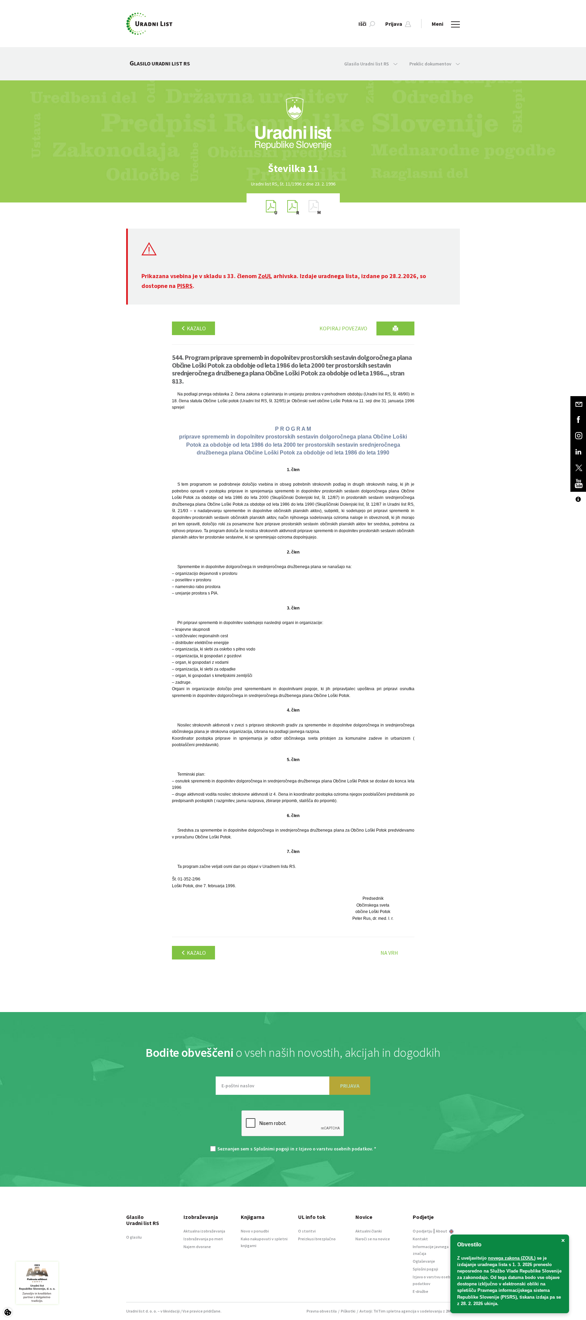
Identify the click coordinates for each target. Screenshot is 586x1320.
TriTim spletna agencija (394, 1311)
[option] (293, 168)
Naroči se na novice (372, 1238)
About (442, 1231)
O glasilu (134, 1237)
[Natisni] (395, 328)
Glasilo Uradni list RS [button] (367, 64)
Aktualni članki (368, 1231)
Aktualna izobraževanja (204, 1231)
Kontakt (420, 1238)
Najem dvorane (197, 1246)
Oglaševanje (424, 1261)
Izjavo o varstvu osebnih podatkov (335, 1149)
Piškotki (348, 1311)
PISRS (185, 286)
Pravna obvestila (322, 1311)
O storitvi (307, 1231)
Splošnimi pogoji (271, 1149)
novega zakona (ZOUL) (511, 1258)
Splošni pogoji (425, 1269)
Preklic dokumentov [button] (430, 64)
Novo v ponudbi (255, 1231)
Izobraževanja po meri (203, 1238)
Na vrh (389, 952)
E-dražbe (420, 1291)
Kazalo (196, 328)
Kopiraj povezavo (343, 328)
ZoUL (265, 276)
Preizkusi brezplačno (317, 1238)
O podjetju (422, 1231)
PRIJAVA (349, 1085)
